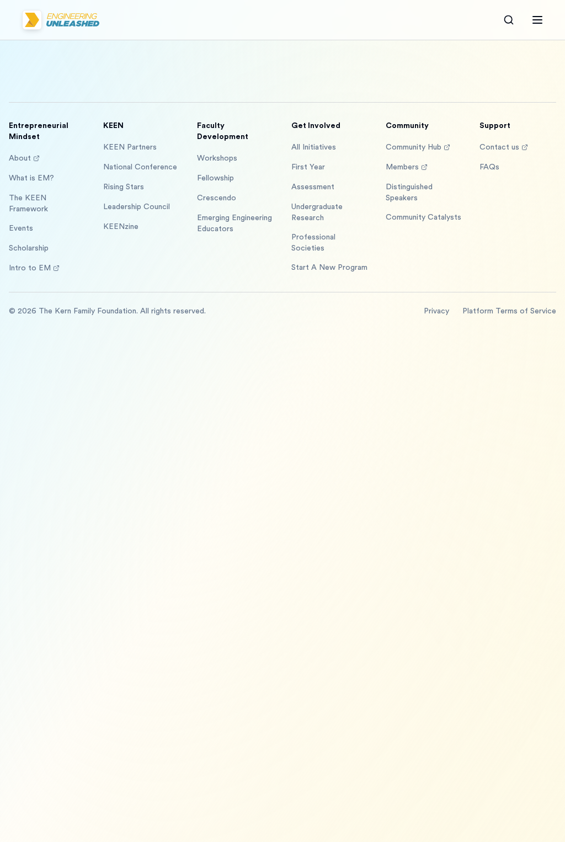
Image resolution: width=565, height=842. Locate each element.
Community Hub (413, 147)
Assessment (312, 187)
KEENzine (120, 227)
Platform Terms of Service (509, 311)
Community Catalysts (423, 217)
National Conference (140, 167)
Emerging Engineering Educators (234, 223)
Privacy (436, 311)
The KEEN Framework (28, 203)
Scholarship (29, 248)
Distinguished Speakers (409, 192)
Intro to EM (30, 268)
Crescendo (216, 198)
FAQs (489, 167)
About (20, 158)
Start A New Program (329, 267)
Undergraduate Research (317, 212)
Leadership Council (136, 207)
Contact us (499, 147)
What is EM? (31, 178)
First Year (308, 167)
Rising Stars (123, 187)
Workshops (217, 158)
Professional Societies (313, 242)
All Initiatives (313, 147)
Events (21, 228)
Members (402, 167)
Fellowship (215, 178)
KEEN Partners (130, 147)
